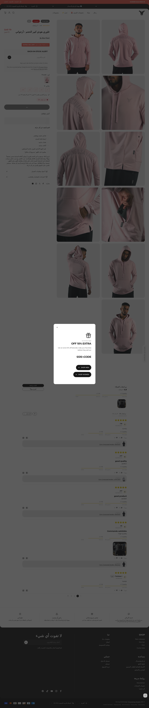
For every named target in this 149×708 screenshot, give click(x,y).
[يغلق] (57, 327)
